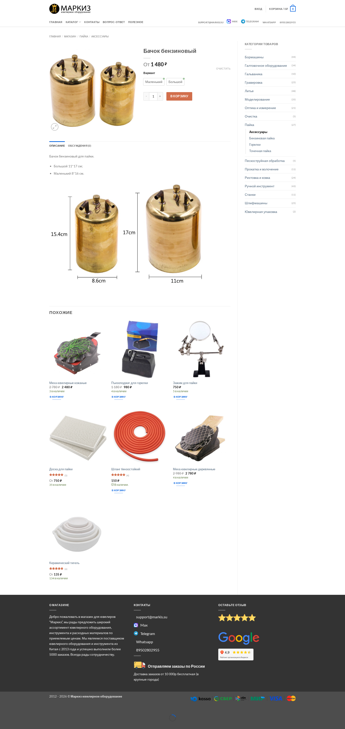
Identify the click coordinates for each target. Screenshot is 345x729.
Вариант (149, 72)
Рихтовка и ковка (257, 178)
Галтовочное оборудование (266, 65)
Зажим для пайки (185, 383)
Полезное (135, 22)
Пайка (84, 36)
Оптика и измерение (260, 108)
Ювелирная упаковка (261, 212)
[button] (282, 9)
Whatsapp (269, 22)
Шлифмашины (256, 203)
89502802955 (288, 22)
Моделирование (257, 99)
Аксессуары (100, 36)
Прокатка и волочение (262, 169)
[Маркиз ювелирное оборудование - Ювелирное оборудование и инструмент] (70, 9)
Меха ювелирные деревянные (194, 469)
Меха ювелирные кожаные (68, 383)
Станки (250, 194)
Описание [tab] (57, 145)
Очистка (251, 116)
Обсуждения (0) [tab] (79, 145)
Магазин (70, 36)
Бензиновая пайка (262, 138)
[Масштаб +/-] (4, 710)
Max (235, 21)
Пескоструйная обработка (265, 161)
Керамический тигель (64, 563)
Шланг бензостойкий (125, 469)
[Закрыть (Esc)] (38, 710)
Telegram (252, 21)
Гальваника (253, 74)
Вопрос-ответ (114, 22)
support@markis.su (210, 22)
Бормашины (254, 57)
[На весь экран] (15, 710)
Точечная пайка (260, 151)
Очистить (223, 68)
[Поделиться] (27, 710)
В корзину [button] (57, 396)
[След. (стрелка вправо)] (15, 725)
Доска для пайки (61, 469)
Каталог (72, 22)
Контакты (92, 22)
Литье (249, 91)
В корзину (179, 96)
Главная (55, 22)
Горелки (255, 144)
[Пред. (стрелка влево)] (4, 725)
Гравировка (253, 82)
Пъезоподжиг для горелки (129, 383)
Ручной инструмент (259, 186)
